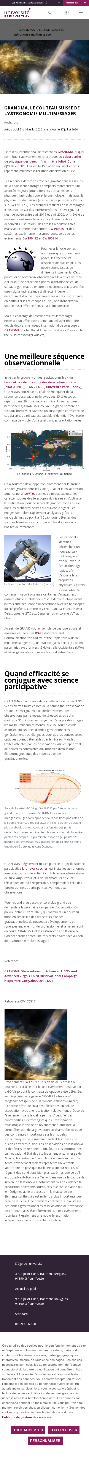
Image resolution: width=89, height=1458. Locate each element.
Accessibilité (72, 2)
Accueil (13, 25)
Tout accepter (28, 1430)
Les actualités (38, 25)
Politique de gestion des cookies (26, 1417)
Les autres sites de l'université (29, 2)
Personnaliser (45, 1441)
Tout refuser (63, 1430)
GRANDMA (12, 330)
